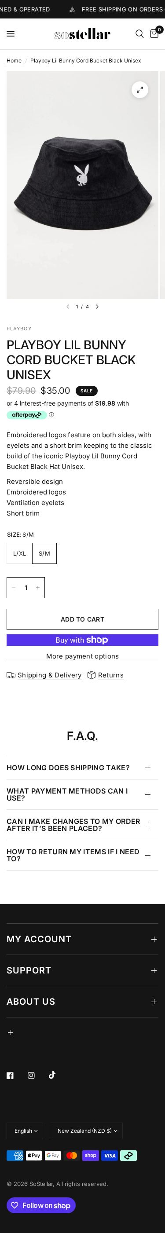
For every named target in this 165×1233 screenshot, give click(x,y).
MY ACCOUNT (39, 939)
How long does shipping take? (68, 767)
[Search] (139, 33)
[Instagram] (37, 1075)
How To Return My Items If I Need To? (73, 855)
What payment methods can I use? (67, 794)
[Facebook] (16, 1075)
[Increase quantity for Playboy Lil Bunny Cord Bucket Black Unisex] (37, 588)
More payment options (82, 656)
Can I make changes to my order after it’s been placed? (73, 825)
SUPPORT (29, 970)
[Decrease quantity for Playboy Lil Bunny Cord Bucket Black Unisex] (13, 588)
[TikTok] (58, 1075)
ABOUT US (31, 1001)
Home (14, 60)
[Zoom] (140, 89)
